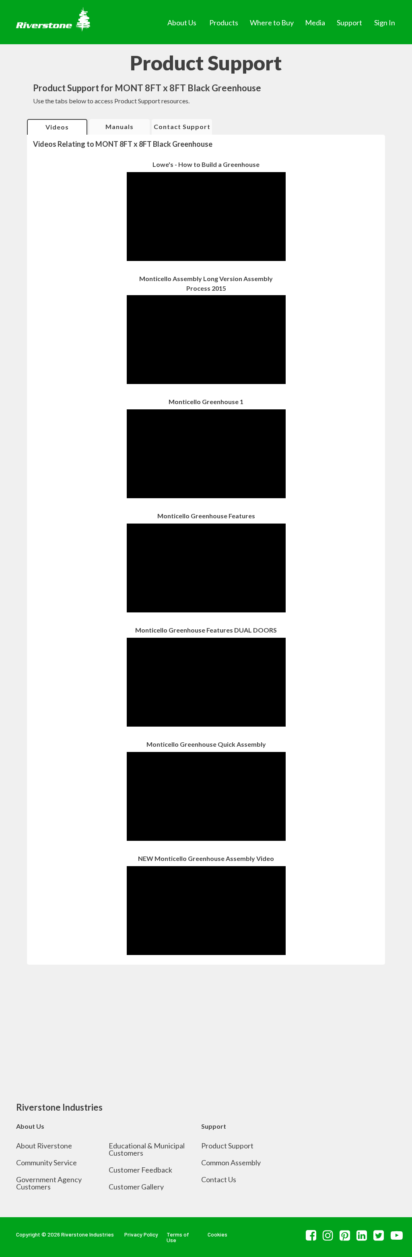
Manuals (119, 126)
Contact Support (182, 126)
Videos (57, 127)
